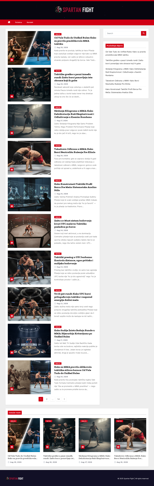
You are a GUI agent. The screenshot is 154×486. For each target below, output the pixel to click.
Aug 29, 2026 (62, 47)
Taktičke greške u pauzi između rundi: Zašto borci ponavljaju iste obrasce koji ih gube (73, 77)
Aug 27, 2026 (62, 121)
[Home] (9, 22)
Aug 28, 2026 (62, 84)
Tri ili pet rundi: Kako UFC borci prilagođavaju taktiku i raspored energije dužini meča (73, 296)
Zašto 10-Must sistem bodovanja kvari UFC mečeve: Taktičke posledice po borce (73, 223)
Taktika (57, 70)
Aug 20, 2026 (62, 377)
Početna (18, 22)
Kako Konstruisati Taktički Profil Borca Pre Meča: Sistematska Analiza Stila (75, 187)
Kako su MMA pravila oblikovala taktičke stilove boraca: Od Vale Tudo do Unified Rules (73, 370)
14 (58, 399)
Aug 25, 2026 (62, 194)
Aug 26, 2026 (62, 156)
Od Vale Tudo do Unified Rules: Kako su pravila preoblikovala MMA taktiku (75, 40)
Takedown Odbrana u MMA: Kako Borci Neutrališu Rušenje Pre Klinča (74, 150)
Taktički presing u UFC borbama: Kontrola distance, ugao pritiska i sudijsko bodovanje (73, 260)
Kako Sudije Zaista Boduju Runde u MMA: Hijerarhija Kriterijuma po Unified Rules (74, 333)
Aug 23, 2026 (62, 267)
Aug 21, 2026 (62, 340)
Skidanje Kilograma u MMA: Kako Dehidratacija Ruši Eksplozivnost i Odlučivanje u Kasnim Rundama (74, 114)
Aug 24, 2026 (62, 230)
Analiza (57, 34)
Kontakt (30, 22)
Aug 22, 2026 (62, 303)
